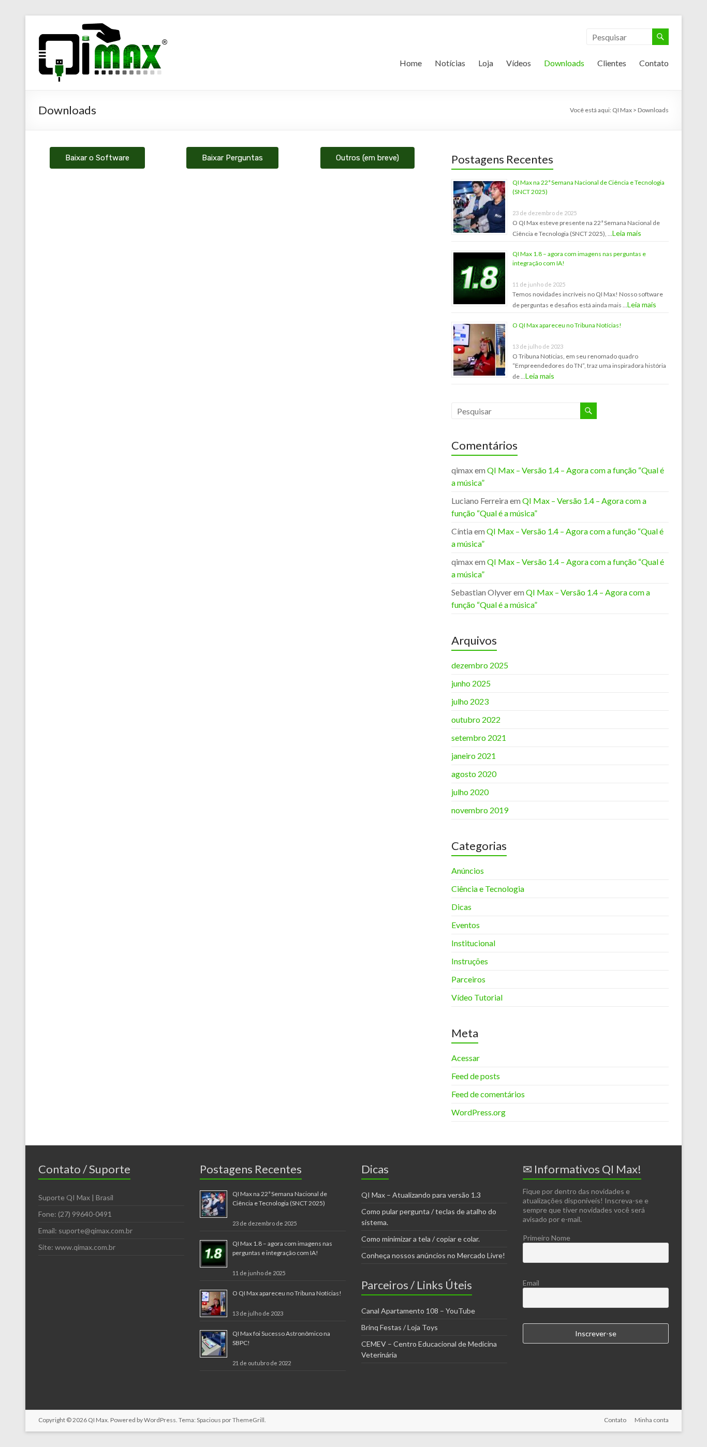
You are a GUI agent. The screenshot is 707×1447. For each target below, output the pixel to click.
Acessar (465, 1058)
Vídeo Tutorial (477, 997)
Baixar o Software (97, 157)
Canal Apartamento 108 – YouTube (418, 1310)
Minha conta (652, 1420)
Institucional (473, 943)
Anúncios (467, 870)
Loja (485, 63)
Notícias (450, 63)
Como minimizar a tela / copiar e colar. (420, 1238)
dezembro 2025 (479, 665)
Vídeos (518, 63)
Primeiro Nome (546, 1237)
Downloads (564, 63)
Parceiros (468, 979)
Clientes (611, 63)
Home (411, 63)
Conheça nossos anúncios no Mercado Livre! (433, 1255)
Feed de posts (475, 1076)
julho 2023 (470, 701)
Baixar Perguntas (232, 157)
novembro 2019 (479, 810)
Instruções (469, 961)
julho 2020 (470, 792)
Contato (654, 63)
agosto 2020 (473, 774)
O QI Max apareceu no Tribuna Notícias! (567, 325)
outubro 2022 (475, 719)
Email (531, 1282)
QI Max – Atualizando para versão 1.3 (421, 1194)
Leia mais (626, 233)
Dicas (461, 907)
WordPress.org (478, 1112)
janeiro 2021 (473, 755)
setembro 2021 (478, 737)
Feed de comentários (488, 1094)
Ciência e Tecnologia (487, 888)
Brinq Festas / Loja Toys (399, 1327)
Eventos (465, 925)
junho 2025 (471, 683)
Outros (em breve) (367, 157)
